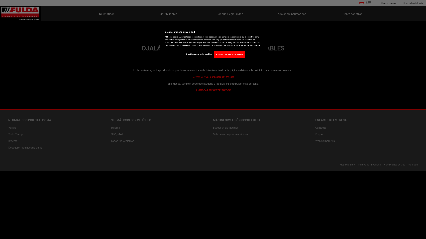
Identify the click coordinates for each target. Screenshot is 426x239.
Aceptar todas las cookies (229, 54)
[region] (214, 43)
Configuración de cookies (199, 54)
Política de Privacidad (249, 45)
